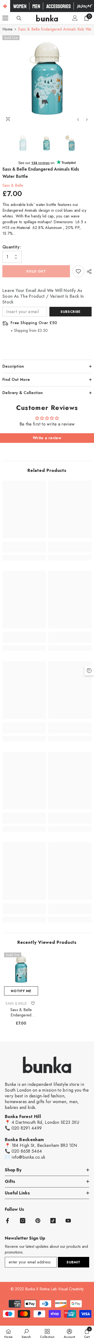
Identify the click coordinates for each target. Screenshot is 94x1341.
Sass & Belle (12, 185)
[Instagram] (22, 1220)
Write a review (47, 438)
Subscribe (70, 311)
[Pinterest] (38, 1220)
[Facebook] (7, 1220)
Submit (74, 1262)
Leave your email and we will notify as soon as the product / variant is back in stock (43, 296)
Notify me (21, 991)
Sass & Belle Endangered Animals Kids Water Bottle (21, 1012)
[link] (24, 549)
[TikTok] (53, 1220)
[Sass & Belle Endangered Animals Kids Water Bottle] (21, 969)
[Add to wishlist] (78, 271)
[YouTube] (68, 1220)
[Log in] (75, 18)
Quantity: (11, 247)
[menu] (5, 18)
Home (7, 29)
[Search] (19, 18)
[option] (47, 79)
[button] (78, 119)
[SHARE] (88, 271)
